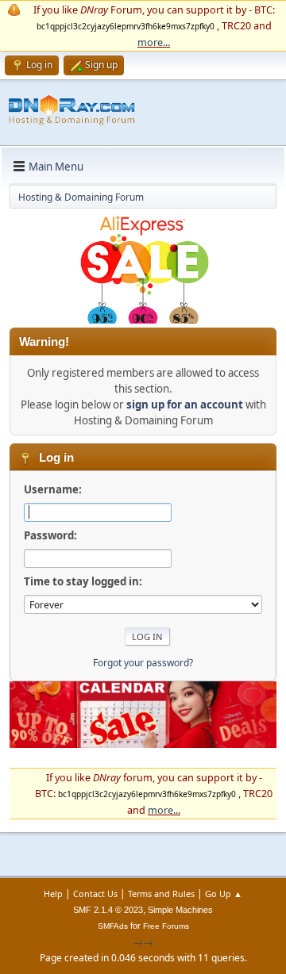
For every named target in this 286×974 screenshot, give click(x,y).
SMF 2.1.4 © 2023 (108, 910)
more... (153, 42)
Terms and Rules (161, 893)
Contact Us (95, 893)
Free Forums (166, 926)
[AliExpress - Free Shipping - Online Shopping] (143, 320)
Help (53, 893)
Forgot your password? (143, 662)
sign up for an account (184, 404)
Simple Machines (180, 910)
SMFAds (113, 926)
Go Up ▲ (223, 893)
